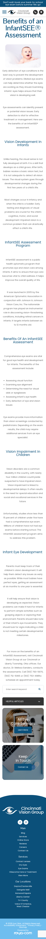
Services (23, 836)
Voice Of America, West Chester (23, 905)
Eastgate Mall (23, 890)
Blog (23, 833)
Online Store (23, 840)
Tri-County (23, 900)
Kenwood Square (23, 893)
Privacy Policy (34, 925)
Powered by (23, 930)
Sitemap (23, 927)
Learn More (23, 730)
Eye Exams (23, 868)
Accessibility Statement (15, 925)
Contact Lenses (23, 861)
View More (23, 875)
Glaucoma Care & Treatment (23, 872)
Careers (23, 847)
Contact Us (23, 767)
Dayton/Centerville (23, 886)
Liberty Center (23, 897)
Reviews (23, 843)
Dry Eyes (23, 865)
